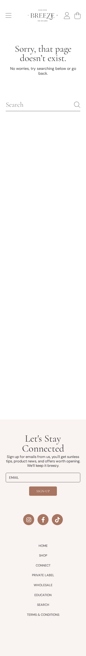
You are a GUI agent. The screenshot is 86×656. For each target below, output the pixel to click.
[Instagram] (28, 519)
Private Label (43, 575)
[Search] (77, 105)
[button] (8, 15)
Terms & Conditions (43, 615)
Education (43, 595)
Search (43, 605)
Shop (43, 555)
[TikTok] (57, 519)
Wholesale (43, 585)
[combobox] (43, 104)
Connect (43, 565)
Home (43, 546)
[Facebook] (43, 519)
